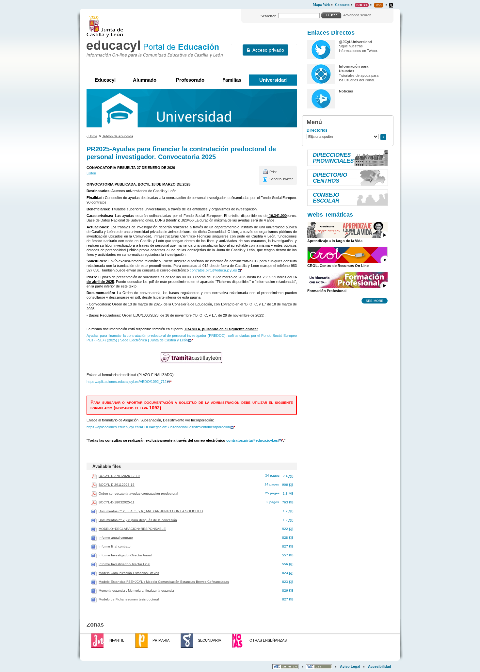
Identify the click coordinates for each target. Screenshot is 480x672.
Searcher (268, 16)
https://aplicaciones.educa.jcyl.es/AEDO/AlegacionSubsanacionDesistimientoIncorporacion (158, 427)
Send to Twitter (281, 179)
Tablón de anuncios (117, 136)
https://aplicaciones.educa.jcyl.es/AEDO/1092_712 (127, 382)
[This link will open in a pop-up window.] (391, 5)
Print (273, 172)
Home (92, 136)
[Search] (331, 15)
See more (374, 301)
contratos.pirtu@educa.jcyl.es (213, 270)
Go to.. (383, 137)
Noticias (346, 91)
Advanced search (357, 15)
